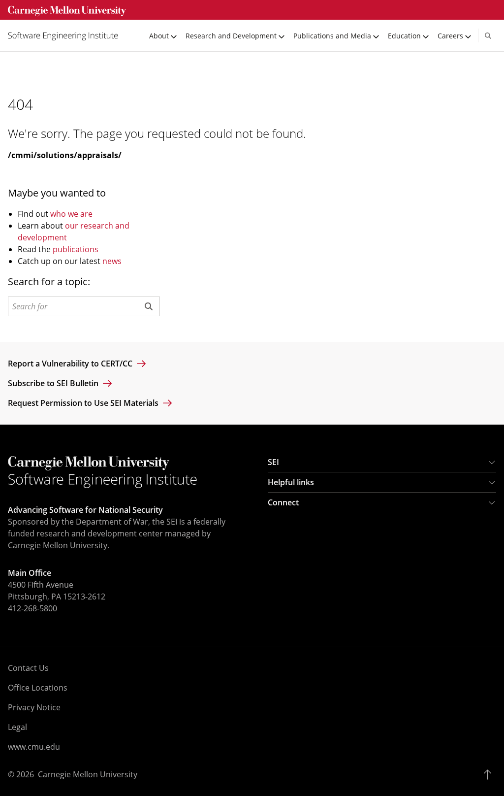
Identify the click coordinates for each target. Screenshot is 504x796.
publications (75, 249)
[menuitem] (67, 35)
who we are (71, 213)
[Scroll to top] (490, 774)
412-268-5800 (32, 608)
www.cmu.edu (34, 746)
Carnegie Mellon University (87, 774)
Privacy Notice (34, 707)
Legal (17, 727)
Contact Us (28, 668)
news (112, 261)
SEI (273, 462)
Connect (283, 502)
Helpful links (291, 482)
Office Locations (37, 687)
